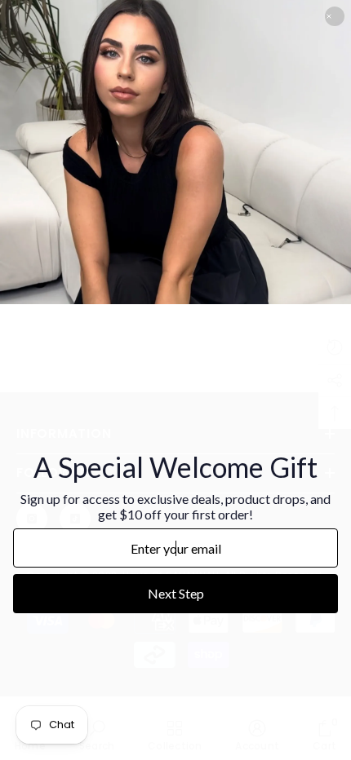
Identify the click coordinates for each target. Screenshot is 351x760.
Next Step (176, 593)
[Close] (334, 16)
